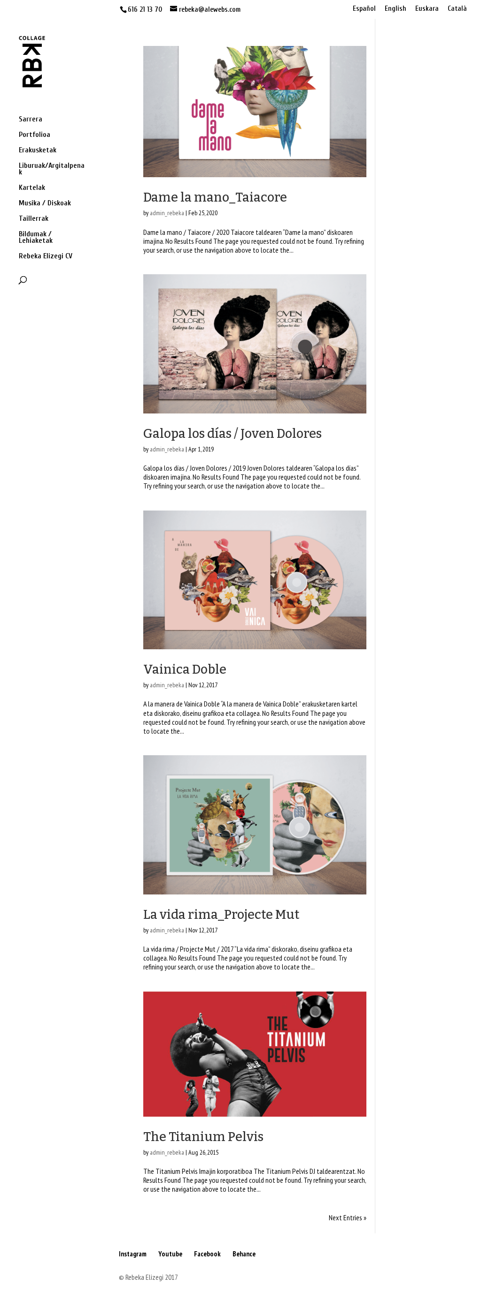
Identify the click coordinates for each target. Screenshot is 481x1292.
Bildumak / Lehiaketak (36, 238)
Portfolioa (34, 135)
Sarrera (30, 119)
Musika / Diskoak (45, 203)
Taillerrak (33, 219)
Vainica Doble (184, 669)
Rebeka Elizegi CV (45, 256)
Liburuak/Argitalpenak (52, 169)
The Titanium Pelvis (203, 1136)
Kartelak (32, 188)
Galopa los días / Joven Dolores (232, 433)
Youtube (170, 1253)
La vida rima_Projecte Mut (221, 914)
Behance (244, 1253)
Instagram (133, 1253)
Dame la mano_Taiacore (215, 197)
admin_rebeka (167, 213)
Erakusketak (37, 150)
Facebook (207, 1253)
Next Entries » (347, 1217)
